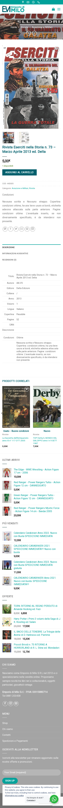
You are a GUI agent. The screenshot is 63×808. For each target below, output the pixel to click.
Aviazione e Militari (42, 27)
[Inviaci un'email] (16, 703)
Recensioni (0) (9, 260)
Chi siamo (7, 729)
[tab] (31, 247)
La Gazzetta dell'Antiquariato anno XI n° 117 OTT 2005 (15, 439)
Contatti (6, 734)
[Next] (55, 87)
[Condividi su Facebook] (10, 229)
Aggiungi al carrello (19, 172)
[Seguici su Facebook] (5, 703)
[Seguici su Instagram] (10, 703)
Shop (5, 723)
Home (14, 27)
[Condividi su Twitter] (16, 229)
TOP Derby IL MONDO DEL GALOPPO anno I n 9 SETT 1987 (45, 440)
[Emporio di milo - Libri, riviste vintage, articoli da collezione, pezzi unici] (17, 9)
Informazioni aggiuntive (15, 253)
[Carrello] (53, 9)
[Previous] (7, 87)
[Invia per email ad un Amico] (21, 229)
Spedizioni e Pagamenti (15, 740)
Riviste (24, 27)
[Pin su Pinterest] (27, 229)
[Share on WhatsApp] (5, 229)
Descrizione (8, 247)
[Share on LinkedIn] (32, 229)
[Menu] (59, 9)
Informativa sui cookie (14, 796)
